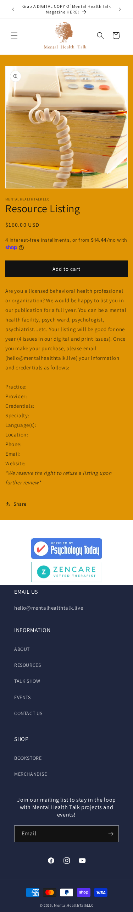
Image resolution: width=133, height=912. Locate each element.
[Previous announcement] (13, 9)
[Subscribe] (110, 833)
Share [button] (20, 504)
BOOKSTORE (27, 758)
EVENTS (22, 697)
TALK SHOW (27, 681)
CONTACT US (28, 713)
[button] (14, 35)
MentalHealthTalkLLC (73, 905)
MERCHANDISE (30, 774)
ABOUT (22, 649)
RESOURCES (27, 665)
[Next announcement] (120, 9)
